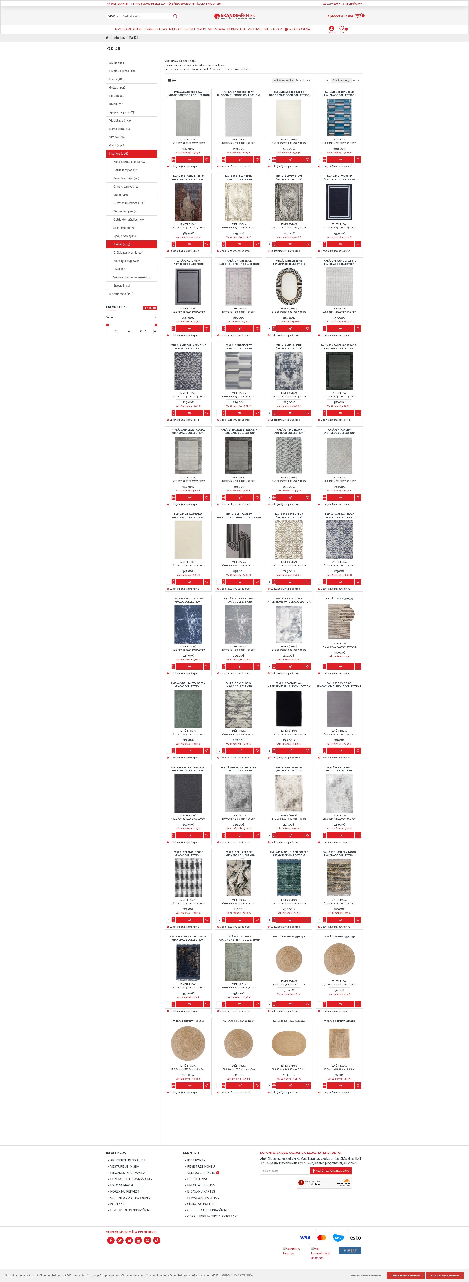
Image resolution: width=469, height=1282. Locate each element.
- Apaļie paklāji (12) (123, 236)
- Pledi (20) (117, 269)
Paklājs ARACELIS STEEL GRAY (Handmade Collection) (239, 431)
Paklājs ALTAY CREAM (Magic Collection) (238, 178)
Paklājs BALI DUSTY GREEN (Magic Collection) (188, 685)
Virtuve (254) (118, 137)
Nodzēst (151, 308)
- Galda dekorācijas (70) (126, 219)
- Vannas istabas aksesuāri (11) (130, 277)
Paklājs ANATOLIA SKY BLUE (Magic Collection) (188, 347)
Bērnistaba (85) (119, 129)
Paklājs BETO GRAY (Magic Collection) (339, 769)
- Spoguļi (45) (119, 285)
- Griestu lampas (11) (124, 186)
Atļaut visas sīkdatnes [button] (445, 1275)
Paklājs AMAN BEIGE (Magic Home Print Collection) (238, 262)
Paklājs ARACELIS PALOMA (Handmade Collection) (188, 431)
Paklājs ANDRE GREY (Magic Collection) (239, 347)
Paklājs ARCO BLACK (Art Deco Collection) (289, 431)
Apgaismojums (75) (122, 112)
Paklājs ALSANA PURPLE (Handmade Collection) (188, 178)
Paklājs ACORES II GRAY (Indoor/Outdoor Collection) (238, 93)
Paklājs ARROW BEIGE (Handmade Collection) (188, 516)
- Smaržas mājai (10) (124, 178)
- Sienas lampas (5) (123, 211)
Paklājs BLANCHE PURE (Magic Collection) (188, 854)
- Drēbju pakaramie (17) (126, 252)
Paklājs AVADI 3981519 (339, 598)
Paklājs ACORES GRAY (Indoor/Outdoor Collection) (188, 93)
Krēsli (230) (116, 104)
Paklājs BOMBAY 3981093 (238, 1021)
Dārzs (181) (116, 79)
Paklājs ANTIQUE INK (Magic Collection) (288, 347)
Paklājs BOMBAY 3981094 (289, 1021)
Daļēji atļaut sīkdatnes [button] (406, 1275)
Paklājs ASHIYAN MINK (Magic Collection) (289, 516)
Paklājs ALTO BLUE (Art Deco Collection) (339, 178)
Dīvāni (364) (117, 63)
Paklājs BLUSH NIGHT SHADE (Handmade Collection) (188, 938)
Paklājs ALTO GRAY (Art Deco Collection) (188, 262)
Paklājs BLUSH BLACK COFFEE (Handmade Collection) (289, 854)
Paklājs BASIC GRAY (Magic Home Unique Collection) (339, 685)
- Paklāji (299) (119, 244)
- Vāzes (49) (118, 195)
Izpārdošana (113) (121, 294)
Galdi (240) (116, 145)
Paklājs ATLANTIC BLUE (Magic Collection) (188, 600)
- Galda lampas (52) (123, 170)
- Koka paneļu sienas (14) (127, 162)
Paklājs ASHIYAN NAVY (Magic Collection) (339, 516)
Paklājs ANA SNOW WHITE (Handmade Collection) (339, 262)
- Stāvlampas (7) (121, 228)
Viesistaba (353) (120, 120)
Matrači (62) (117, 96)
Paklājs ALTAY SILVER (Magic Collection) (289, 178)
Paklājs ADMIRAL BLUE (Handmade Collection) (339, 93)
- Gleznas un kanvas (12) (127, 203)
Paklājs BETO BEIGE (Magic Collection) (289, 769)
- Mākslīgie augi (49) (124, 261)
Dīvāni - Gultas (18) (122, 71)
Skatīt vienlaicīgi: (342, 80)
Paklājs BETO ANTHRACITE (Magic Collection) (238, 769)
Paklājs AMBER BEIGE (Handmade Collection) (289, 262)
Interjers (119, 37)
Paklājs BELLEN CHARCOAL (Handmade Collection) (188, 769)
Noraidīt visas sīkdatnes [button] (365, 1275)
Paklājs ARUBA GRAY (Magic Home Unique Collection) (238, 516)
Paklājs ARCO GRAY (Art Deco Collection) (339, 431)
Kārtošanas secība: (283, 80)
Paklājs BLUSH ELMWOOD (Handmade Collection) (339, 854)
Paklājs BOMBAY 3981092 (188, 1021)
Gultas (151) (117, 87)
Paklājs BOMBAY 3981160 (339, 1021)
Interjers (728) (118, 153)
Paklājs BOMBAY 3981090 (289, 936)
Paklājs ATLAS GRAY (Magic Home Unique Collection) (289, 600)
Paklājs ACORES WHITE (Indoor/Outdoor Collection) (288, 93)
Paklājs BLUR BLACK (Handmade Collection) (239, 854)
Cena (109, 316)
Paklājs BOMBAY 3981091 (339, 936)
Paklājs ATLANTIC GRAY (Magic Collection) (238, 600)
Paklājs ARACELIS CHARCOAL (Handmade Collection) (339, 347)
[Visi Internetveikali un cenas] (322, 1253)
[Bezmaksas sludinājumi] (350, 1250)
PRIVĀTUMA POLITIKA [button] (237, 1275)
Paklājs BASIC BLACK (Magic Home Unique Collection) (289, 685)
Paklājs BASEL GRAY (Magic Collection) (239, 685)
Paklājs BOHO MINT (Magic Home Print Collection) (238, 938)
